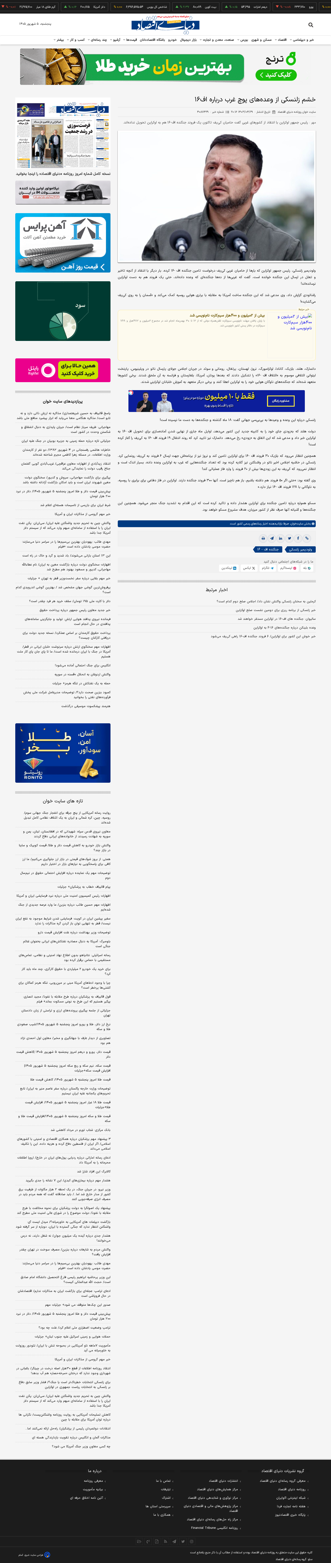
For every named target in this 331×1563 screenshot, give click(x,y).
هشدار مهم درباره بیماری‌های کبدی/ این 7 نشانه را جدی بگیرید (68, 1180)
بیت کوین (180, 7)
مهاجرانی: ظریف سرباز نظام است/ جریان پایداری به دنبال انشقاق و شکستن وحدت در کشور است (65, 430)
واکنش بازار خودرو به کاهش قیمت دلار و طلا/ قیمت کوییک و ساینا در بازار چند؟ (64, 848)
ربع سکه (326, 7)
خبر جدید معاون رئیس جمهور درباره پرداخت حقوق (74, 610)
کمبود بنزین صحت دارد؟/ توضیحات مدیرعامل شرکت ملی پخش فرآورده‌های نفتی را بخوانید (66, 695)
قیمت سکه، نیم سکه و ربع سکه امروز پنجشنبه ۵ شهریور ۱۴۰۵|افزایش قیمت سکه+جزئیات (67, 1068)
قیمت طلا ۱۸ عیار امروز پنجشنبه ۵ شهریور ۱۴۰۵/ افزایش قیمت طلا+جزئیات (67, 1105)
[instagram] (191, 1541)
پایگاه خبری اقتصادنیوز (290, 1515)
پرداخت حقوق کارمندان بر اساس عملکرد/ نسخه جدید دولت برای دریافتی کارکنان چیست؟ (66, 635)
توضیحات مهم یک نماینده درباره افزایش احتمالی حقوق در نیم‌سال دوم (65, 875)
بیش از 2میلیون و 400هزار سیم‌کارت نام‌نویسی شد (227, 315)
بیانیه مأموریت (93, 1489)
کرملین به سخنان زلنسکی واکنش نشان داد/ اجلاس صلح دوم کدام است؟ (266, 601)
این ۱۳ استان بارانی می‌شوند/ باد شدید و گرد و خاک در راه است (66, 555)
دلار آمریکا (69, 7)
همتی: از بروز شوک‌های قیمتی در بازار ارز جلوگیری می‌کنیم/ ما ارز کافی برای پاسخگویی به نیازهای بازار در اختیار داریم (66, 862)
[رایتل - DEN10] (62, 370)
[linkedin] (280, 538)
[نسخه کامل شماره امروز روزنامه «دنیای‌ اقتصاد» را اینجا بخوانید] (62, 133)
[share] (156, 1541)
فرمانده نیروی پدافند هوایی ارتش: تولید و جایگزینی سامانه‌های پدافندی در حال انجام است (67, 622)
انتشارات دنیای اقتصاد (223, 1481)
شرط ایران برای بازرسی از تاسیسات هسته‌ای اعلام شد (75, 505)
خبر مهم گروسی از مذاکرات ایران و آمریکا (82, 514)
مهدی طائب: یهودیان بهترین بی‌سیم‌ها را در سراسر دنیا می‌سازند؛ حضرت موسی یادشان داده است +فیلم (66, 544)
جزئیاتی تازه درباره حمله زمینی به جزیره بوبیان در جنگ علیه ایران (66, 441)
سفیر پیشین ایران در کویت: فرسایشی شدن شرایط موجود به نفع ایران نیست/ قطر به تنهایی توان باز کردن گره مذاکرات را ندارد (63, 921)
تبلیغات (166, 1489)
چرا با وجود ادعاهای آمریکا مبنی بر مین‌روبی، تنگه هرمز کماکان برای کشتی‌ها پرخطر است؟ (64, 985)
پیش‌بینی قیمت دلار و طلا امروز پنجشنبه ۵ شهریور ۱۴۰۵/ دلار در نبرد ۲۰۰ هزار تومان (63, 494)
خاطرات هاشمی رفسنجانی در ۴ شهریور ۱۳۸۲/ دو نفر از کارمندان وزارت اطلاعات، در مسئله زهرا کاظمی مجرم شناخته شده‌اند (66, 452)
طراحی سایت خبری (33, 1555)
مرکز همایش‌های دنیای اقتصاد (217, 1489)
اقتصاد (282, 40)
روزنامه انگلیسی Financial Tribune (214, 1528)
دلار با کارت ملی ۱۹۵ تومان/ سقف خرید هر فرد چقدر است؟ (69, 601)
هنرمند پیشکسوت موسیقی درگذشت (85, 706)
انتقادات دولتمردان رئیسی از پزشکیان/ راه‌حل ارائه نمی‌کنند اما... (67, 1428)
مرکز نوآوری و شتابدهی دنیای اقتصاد (213, 1498)
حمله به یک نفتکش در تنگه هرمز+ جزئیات (81, 683)
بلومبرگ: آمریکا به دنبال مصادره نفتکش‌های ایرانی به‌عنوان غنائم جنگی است (66, 944)
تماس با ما (163, 1481)
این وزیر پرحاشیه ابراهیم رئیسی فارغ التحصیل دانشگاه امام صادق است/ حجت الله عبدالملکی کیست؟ (65, 1280)
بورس (243, 40)
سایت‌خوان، (296, 524)
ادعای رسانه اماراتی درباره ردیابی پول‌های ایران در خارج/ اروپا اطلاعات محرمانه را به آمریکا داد (63, 1160)
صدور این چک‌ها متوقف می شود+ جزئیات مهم (77, 1305)
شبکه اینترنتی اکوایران (291, 1498)
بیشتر (59, 40)
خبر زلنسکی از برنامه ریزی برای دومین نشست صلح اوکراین (276, 610)
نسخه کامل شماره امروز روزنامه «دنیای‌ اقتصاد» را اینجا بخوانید (63, 174)
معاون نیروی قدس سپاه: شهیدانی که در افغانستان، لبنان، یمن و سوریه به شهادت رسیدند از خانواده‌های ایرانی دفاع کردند (66, 834)
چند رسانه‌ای (98, 40)
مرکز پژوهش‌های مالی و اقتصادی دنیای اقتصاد (211, 1509)
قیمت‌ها (131, 40)
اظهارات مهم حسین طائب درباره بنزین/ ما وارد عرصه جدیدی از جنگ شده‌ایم (64, 907)
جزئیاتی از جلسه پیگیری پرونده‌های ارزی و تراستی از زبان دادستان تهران (65, 1013)
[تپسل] (130, 392)
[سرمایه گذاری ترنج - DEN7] (165, 66)
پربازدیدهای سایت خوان (63, 401)
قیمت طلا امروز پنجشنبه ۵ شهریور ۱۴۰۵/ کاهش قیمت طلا (70, 1079)
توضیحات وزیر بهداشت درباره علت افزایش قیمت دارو (74, 932)
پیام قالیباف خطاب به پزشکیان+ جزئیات (83, 887)
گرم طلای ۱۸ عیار (15, 7)
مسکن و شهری (261, 40)
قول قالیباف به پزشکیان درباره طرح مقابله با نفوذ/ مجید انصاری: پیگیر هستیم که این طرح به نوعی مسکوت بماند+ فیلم (66, 999)
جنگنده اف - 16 (268, 549)
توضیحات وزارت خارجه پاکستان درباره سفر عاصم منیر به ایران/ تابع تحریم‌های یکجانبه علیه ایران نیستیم (65, 1091)
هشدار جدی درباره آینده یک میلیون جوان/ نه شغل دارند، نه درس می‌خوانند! (65, 1238)
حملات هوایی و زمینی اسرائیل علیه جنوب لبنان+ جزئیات (72, 1336)
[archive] (139, 1541)
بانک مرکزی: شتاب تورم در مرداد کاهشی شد (80, 1130)
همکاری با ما (162, 1515)
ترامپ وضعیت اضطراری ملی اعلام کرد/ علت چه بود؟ (74, 1327)
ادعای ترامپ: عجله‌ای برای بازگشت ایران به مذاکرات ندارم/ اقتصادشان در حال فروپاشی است (64, 1293)
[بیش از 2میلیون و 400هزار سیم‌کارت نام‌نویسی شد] (290, 335)
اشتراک (166, 1498)
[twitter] (289, 538)
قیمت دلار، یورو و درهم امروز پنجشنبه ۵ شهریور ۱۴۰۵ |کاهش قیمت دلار (63, 1054)
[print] (263, 538)
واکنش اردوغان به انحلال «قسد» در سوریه (82, 674)
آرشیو (116, 40)
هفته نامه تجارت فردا (291, 1506)
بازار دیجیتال (188, 40)
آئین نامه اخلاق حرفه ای (86, 1498)
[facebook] (298, 538)
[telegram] (272, 538)
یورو (281, 7)
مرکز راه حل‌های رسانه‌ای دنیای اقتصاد (212, 1519)
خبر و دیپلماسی (303, 40)
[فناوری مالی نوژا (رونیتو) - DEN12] (62, 753)
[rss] (165, 1541)
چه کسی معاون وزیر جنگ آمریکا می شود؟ (81, 1446)
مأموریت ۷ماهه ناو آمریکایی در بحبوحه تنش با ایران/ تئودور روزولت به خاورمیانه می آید (63, 1348)
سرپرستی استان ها (158, 1506)
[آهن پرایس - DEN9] (62, 243)
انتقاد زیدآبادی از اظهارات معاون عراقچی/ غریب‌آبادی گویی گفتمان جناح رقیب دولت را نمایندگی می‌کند (65, 466)
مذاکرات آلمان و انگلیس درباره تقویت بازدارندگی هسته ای (71, 1437)
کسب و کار (77, 40)
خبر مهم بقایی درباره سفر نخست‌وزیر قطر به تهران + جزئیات (69, 578)
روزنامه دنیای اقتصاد (292, 1489)
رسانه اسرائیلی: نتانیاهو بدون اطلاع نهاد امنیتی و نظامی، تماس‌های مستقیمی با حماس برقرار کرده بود (64, 958)
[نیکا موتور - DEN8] (62, 192)
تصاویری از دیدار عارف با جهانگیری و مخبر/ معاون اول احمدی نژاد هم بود (65, 1041)
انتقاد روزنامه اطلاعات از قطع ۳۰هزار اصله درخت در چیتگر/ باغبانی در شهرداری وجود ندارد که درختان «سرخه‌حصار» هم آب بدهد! (63, 1371)
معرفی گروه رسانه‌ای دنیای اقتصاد (283, 1481)
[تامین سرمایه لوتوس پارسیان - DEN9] (62, 311)
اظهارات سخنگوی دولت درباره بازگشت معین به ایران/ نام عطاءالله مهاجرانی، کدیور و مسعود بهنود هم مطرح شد (66, 567)
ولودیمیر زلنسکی (300, 549)
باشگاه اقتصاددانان (152, 40)
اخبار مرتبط (217, 590)
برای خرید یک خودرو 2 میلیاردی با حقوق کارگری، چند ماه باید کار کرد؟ (66, 971)
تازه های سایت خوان (63, 801)
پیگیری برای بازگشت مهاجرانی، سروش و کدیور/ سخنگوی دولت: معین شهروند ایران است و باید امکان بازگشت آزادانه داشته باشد (66, 480)
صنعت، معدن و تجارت (218, 40)
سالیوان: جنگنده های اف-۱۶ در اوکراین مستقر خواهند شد (277, 619)
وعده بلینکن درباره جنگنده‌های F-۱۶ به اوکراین (284, 627)
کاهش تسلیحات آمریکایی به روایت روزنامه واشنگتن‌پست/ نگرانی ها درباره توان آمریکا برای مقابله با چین (64, 1417)
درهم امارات (230, 7)
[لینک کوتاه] (307, 538)
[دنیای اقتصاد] (165, 25)
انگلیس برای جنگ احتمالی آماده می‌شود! (82, 665)
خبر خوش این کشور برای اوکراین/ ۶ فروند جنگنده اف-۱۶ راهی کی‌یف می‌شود (263, 636)
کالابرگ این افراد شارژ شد (93, 1171)
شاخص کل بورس (127, 7)
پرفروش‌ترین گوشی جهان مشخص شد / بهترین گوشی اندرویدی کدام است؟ (63, 590)
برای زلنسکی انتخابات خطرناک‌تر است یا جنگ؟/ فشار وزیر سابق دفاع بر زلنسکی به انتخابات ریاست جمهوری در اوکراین (64, 1385)
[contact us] (148, 1541)
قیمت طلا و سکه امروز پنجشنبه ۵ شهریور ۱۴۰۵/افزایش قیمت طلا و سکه (64, 1119)
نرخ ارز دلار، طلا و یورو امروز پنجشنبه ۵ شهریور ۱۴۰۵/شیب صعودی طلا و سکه (63, 1027)
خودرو (172, 40)
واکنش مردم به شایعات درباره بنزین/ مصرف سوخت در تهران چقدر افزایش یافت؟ (64, 1252)
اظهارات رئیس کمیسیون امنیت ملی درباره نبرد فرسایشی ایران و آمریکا (63, 896)
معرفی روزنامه (93, 1481)
